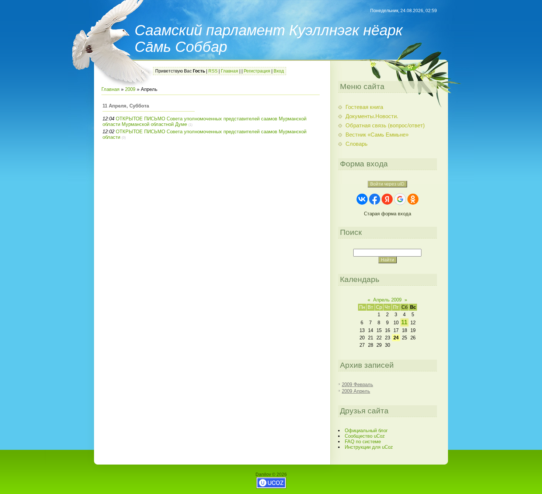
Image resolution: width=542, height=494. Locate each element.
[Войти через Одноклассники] (412, 199)
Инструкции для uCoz (369, 447)
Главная (229, 71)
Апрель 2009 (387, 300)
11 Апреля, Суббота (126, 106)
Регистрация (257, 71)
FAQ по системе (363, 441)
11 (404, 322)
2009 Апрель (356, 391)
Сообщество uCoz (365, 436)
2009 (130, 89)
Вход (279, 71)
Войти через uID (387, 184)
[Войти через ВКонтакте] (362, 199)
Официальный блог (366, 430)
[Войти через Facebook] (374, 199)
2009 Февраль (357, 384)
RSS (213, 71)
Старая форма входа (387, 213)
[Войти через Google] (400, 199)
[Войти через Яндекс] (387, 199)
